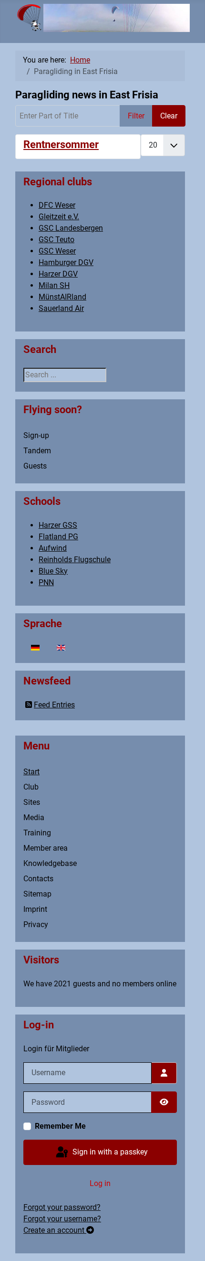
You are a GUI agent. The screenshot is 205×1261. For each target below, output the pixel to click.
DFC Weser (57, 205)
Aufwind (53, 548)
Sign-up (36, 435)
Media (33, 817)
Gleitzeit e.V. (59, 216)
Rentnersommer (61, 144)
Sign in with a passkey (109, 1151)
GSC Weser (57, 251)
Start (31, 771)
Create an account (54, 1230)
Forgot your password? (62, 1207)
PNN (46, 582)
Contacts (38, 878)
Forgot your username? (62, 1218)
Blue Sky (53, 571)
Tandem (37, 450)
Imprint (35, 909)
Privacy (35, 924)
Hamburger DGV (66, 262)
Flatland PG (58, 536)
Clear (168, 115)
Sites (31, 802)
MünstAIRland (62, 296)
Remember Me (60, 1126)
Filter (136, 115)
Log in (100, 1183)
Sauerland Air (61, 308)
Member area (45, 848)
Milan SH (54, 285)
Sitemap (37, 893)
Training (37, 832)
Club (31, 786)
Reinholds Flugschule (75, 559)
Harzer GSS (58, 525)
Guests (35, 465)
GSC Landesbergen (71, 228)
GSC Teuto (56, 239)
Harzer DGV (58, 273)
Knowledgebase (50, 863)
